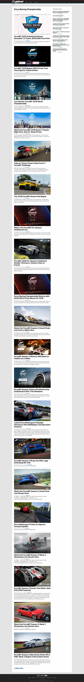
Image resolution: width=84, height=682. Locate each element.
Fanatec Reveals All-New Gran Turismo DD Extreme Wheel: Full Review (60, 50)
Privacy (54, 677)
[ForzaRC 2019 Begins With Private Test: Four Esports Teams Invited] (32, 66)
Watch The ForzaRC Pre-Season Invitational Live (28, 229)
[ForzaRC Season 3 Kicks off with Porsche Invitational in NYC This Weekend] (32, 387)
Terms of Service (43, 677)
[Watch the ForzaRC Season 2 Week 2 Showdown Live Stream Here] (32, 622)
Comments (27, 72)
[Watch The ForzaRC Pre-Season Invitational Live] (32, 225)
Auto (46, 675)
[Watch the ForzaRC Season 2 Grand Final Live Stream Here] (32, 489)
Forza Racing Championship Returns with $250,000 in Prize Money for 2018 (31, 297)
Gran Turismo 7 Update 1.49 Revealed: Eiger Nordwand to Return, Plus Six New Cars (61, 45)
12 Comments (27, 105)
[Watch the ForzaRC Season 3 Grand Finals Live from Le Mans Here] (32, 326)
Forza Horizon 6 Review (58, 15)
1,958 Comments (59, 52)
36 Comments (60, 16)
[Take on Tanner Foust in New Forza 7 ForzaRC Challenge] (32, 161)
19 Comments (27, 198)
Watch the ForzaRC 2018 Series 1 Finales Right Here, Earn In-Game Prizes (31, 131)
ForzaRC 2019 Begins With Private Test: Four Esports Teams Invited (31, 69)
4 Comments (27, 360)
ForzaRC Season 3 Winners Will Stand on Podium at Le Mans (31, 357)
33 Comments (59, 25)
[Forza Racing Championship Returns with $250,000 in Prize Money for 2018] (32, 294)
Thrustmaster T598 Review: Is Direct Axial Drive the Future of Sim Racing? (61, 36)
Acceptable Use (49, 677)
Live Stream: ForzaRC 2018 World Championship (28, 102)
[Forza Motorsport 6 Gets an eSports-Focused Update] (32, 522)
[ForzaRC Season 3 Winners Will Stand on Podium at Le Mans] (32, 354)
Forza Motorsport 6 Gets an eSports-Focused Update (30, 525)
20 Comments (27, 167)
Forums (30, 2)
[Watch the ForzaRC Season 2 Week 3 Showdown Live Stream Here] (32, 553)
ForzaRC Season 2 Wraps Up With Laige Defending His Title (31, 462)
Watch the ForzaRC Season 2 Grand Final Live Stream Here (31, 492)
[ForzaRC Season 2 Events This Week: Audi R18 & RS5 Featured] (32, 586)
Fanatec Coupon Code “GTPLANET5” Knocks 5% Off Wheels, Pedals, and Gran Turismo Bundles (61, 19)
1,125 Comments (59, 13)
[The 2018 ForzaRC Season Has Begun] (32, 194)
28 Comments (28, 428)
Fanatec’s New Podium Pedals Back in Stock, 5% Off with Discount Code (61, 12)
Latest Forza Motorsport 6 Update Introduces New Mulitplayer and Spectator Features (32, 425)
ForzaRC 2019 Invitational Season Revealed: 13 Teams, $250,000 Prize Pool (32, 37)
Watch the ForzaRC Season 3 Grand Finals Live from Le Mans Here (32, 329)
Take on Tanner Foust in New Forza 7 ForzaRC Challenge (29, 164)
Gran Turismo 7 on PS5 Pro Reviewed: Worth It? (61, 32)
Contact (29, 677)
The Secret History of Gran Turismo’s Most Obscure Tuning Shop (61, 24)
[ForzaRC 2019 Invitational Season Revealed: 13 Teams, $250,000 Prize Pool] (32, 34)
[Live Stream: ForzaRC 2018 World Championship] (32, 99)
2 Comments (27, 231)
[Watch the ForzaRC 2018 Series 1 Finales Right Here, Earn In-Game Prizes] (32, 128)
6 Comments (27, 528)
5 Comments (27, 133)
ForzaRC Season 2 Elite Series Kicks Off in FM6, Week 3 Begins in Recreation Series (32, 656)
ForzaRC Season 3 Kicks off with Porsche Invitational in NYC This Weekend (31, 390)
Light (38, 675)
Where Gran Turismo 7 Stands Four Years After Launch (61, 28)
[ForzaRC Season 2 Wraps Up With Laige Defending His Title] (32, 458)
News (26, 2)
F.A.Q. (37, 677)
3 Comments (27, 40)
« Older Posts (18, 668)
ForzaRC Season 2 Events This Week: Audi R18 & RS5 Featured (32, 589)
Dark (42, 675)
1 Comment (29, 592)
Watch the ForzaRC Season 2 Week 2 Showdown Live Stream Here (30, 625)
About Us (33, 677)
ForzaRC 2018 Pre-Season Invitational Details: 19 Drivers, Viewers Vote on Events (30, 263)
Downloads (36, 2)
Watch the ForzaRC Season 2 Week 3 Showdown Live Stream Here (30, 556)
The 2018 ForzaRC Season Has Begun (30, 196)
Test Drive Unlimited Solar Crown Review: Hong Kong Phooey (60, 40)
